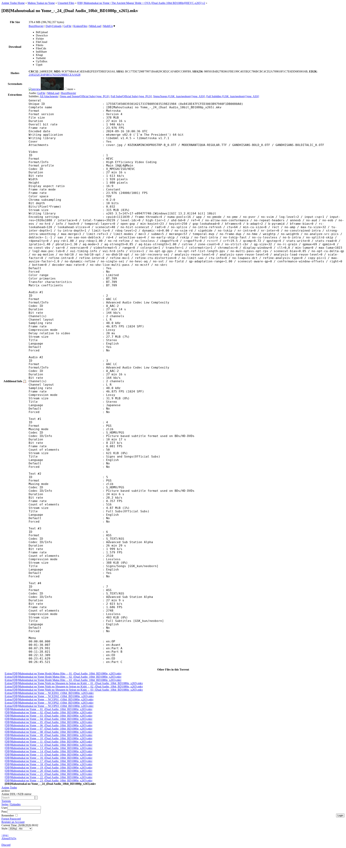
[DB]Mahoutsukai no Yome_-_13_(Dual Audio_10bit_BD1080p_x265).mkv (48, 748)
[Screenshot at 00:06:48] (52, 89)
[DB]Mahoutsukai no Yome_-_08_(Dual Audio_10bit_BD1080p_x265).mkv (48, 731)
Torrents (6, 801)
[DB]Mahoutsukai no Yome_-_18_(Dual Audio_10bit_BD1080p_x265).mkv (48, 764)
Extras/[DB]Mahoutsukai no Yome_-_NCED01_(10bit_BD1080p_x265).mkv (49, 692)
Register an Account (13, 821)
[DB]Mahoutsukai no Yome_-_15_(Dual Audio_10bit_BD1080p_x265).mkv (48, 754)
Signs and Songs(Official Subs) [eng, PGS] (84, 96)
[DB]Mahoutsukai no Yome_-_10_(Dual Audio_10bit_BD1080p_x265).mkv (48, 738)
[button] (66, 89)
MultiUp (108, 26)
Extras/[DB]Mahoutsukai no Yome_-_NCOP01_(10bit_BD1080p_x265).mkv (49, 699)
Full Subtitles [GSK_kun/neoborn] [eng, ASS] (232, 96)
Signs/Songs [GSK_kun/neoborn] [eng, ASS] (179, 96)
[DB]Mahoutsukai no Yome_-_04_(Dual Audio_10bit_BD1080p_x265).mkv (48, 718)
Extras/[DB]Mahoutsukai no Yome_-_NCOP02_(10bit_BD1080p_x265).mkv (49, 702)
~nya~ (5, 835)
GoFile (67, 26)
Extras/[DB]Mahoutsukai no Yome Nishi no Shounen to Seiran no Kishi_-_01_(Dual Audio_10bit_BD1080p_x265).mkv (74, 683)
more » (71, 89)
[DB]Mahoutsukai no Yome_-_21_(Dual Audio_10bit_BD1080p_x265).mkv (48, 774)
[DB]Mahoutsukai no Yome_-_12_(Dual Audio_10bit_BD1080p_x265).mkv (48, 744)
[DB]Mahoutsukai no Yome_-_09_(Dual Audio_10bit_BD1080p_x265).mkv (48, 735)
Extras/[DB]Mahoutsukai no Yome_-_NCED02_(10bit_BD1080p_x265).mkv (49, 696)
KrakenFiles (80, 26)
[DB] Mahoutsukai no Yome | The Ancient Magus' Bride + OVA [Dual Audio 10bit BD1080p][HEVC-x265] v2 (141, 3)
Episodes (15, 804)
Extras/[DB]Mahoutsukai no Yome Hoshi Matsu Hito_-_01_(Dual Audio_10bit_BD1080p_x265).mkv (63, 673)
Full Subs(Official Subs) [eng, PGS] (131, 96)
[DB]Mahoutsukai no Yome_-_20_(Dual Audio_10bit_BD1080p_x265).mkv (48, 770)
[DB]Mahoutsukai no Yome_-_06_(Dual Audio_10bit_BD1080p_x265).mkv (48, 725)
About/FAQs (8, 838)
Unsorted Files (66, 3)
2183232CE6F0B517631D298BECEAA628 (54, 74)
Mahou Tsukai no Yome (41, 3)
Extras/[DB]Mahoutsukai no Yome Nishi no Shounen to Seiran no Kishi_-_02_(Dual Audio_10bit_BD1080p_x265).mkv (74, 686)
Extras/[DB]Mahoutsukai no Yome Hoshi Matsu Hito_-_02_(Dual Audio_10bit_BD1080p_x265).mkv (63, 676)
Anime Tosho (9, 787)
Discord (5, 844)
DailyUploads (53, 26)
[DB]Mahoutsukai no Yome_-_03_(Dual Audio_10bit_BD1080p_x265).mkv (48, 715)
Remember (8, 815)
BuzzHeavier (36, 26)
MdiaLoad (95, 26)
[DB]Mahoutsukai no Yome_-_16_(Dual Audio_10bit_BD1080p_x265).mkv (48, 757)
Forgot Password (11, 818)
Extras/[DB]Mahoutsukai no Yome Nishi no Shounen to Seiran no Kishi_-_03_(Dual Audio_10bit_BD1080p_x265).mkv (74, 689)
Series (4, 804)
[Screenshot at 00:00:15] (35, 89)
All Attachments (49, 96)
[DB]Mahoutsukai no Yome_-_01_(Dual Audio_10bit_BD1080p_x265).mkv (48, 709)
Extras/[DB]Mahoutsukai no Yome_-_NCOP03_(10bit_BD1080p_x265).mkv (49, 705)
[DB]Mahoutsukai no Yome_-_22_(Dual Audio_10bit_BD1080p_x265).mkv (48, 777)
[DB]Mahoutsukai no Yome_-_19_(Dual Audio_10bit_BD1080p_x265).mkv (48, 767)
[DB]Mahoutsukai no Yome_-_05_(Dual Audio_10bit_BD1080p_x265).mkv (48, 722)
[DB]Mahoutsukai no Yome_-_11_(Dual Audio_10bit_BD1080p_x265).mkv (48, 741)
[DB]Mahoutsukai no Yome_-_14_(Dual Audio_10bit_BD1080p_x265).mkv (48, 751)
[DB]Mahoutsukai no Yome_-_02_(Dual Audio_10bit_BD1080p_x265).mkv (48, 712)
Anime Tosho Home (13, 3)
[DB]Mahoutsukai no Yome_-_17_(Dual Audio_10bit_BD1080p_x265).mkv (48, 761)
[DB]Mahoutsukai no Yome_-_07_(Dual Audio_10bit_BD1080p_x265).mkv (48, 728)
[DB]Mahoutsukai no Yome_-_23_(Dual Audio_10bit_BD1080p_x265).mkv (48, 780)
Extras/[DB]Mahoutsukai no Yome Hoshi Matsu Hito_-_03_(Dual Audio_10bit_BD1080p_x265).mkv (63, 679)
